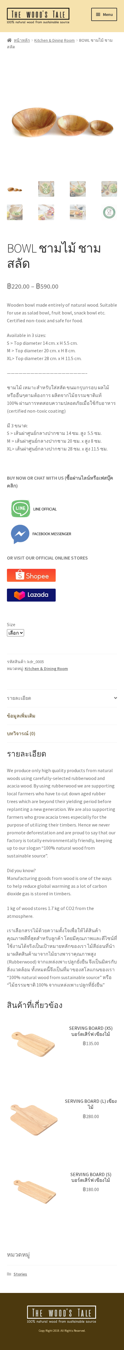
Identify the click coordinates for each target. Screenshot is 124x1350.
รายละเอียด (19, 698)
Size (11, 624)
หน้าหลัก (22, 40)
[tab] (62, 698)
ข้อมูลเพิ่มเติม (21, 716)
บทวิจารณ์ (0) (21, 733)
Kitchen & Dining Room (54, 40)
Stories (20, 1274)
